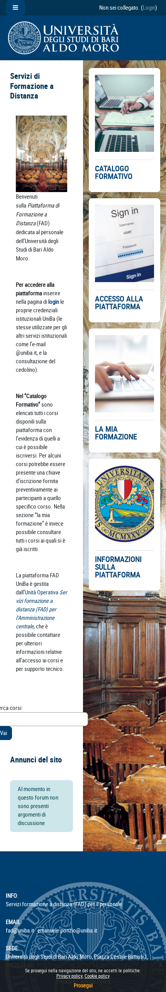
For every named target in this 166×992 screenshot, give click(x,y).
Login (149, 7)
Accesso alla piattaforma (119, 302)
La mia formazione (116, 433)
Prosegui (83, 985)
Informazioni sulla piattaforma (118, 567)
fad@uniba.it (20, 930)
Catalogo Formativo (113, 172)
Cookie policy (97, 976)
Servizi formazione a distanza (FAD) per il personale (64, 904)
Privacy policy (69, 976)
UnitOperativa (41, 609)
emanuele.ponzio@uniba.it (67, 930)
